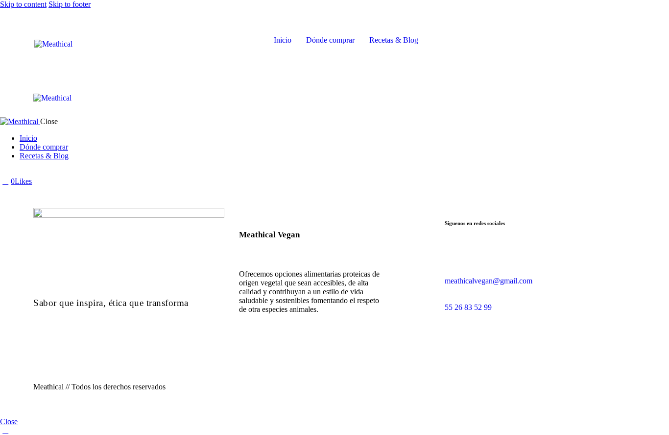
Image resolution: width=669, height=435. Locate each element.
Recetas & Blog (393, 40)
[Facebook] (48, 181)
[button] (352, 97)
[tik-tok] (16, 172)
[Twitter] (37, 181)
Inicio (282, 40)
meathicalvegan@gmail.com (488, 281)
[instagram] (27, 172)
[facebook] (450, 262)
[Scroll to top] (5, 430)
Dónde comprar (330, 40)
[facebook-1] (5, 172)
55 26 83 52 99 (469, 307)
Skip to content (23, 4)
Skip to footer (69, 4)
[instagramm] (460, 262)
